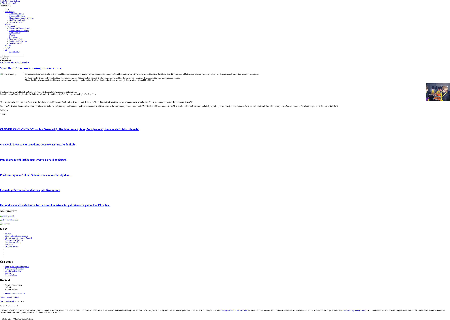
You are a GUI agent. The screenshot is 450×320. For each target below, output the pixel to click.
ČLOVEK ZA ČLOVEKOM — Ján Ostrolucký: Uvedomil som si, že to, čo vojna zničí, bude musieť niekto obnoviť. (69, 129)
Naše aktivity (9, 12)
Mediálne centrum (11, 246)
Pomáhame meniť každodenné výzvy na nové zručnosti (33, 159)
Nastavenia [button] (6, 319)
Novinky (8, 24)
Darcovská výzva (15, 39)
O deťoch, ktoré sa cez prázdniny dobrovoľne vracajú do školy (38, 144)
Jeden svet (8, 273)
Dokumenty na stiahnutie (14, 240)
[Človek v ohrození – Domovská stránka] (8, 3)
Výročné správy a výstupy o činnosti (18, 238)
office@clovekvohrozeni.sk (15, 293)
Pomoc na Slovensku (17, 16)
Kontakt (8, 45)
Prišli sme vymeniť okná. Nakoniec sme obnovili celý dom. (36, 175)
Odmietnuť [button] (17, 319)
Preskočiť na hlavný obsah (10, 1)
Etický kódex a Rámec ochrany (16, 236)
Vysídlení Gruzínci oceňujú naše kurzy (31, 68)
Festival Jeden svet (16, 22)
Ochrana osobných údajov (9, 297)
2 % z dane (13, 37)
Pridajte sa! (9, 244)
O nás (7, 10)
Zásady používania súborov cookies (233, 310)
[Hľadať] (1, 56)
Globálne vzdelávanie (17, 20)
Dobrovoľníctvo (15, 43)
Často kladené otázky (13, 242)
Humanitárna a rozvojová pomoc (21, 18)
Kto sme (8, 234)
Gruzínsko (8, 62)
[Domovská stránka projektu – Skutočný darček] (7, 216)
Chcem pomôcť (10, 26)
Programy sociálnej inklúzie (15, 269)
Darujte (12, 35)
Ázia (2, 62)
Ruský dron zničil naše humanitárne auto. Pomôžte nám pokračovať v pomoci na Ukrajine (55, 205)
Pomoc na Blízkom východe (19, 29)
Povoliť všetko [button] (27, 319)
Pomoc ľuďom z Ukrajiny (19, 31)
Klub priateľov (14, 33)
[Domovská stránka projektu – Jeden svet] (4, 224)
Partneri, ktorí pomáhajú (18, 41)
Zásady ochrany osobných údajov (354, 310)
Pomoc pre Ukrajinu (16, 14)
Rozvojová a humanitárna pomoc (17, 267)
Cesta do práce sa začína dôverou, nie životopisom (30, 190)
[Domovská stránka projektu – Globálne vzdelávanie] (9, 220)
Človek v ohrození (7, 301)
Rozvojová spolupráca (20, 62)
